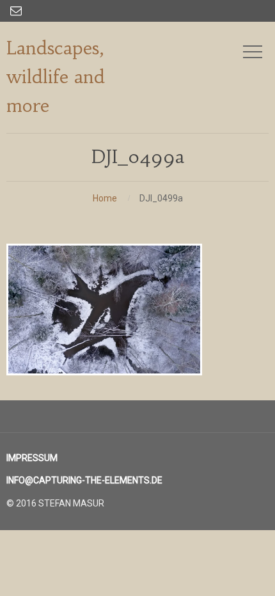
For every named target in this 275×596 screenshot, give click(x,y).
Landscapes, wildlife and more (55, 77)
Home (105, 198)
